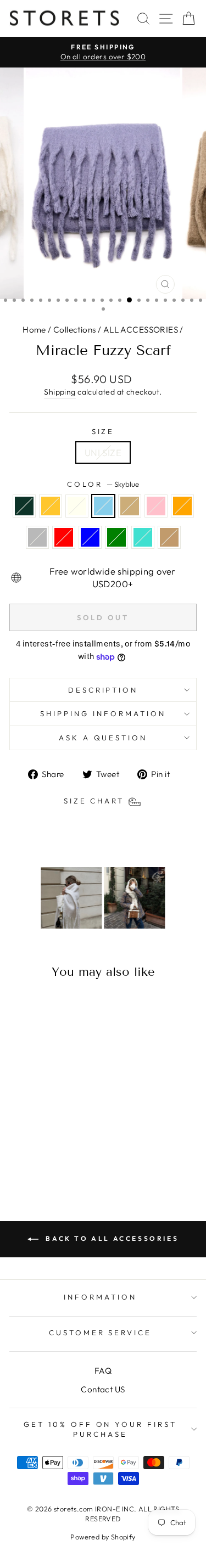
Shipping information (103, 713)
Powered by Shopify (102, 1536)
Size (103, 431)
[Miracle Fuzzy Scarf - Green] (32, 1156)
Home (34, 329)
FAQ (103, 1370)
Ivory (77, 506)
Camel (169, 537)
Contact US (103, 1389)
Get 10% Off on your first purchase (100, 1429)
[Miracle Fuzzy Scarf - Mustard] (32, 1135)
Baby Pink (156, 506)
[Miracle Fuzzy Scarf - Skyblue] (57, 1135)
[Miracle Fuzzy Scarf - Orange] (32, 1146)
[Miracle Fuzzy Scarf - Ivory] (45, 1135)
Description (103, 689)
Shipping (59, 392)
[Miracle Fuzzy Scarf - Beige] (70, 1135)
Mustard (51, 506)
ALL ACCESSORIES (140, 329)
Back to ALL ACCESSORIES (111, 1238)
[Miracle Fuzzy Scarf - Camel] (57, 1156)
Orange (182, 506)
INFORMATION (100, 1296)
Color (103, 484)
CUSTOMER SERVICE (100, 1332)
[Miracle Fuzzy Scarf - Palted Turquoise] (45, 1156)
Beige (130, 506)
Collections (74, 329)
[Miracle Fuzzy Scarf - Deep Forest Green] (19, 1135)
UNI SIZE (103, 452)
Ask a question (103, 737)
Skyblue (103, 506)
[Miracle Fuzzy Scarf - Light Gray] (45, 1146)
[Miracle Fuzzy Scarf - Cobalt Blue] (70, 1146)
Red (64, 537)
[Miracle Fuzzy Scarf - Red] (57, 1146)
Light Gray (37, 537)
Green (116, 537)
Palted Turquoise (143, 537)
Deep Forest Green (24, 506)
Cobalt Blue (90, 537)
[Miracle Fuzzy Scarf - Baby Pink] (19, 1146)
